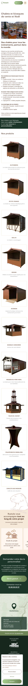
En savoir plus (19, 633)
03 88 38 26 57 (14, 587)
